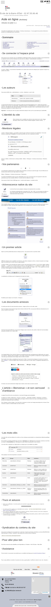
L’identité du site (6, 44)
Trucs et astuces (30, 45)
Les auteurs (5, 43)
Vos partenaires (6, 46)
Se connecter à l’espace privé (8, 42)
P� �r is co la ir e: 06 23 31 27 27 (15, 587)
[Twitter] (45, 1)
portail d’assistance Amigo (39, 553)
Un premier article (6, 48)
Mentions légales (6, 45)
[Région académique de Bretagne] (12, 573)
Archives (48, 26)
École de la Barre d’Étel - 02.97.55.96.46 (19, 14)
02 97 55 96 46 (9, 584)
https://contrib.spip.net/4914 (9, 510)
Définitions (35, 569)
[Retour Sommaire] (48, 53)
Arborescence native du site (8, 47)
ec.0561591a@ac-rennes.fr (13, 590)
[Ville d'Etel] (38, 573)
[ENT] (42, 2)
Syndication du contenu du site (33, 46)
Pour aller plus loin (30, 47)
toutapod (6, 360)
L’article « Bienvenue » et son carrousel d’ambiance (37, 43)
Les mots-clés (30, 44)
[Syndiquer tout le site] (38, 566)
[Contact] (47, 1)
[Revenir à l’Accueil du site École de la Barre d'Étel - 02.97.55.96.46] (7, 8)
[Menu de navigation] (3, 2)
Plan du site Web (17, 569)
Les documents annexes (32, 42)
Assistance (29, 48)
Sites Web (27, 569)
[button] (49, 1)
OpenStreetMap (45, 592)
